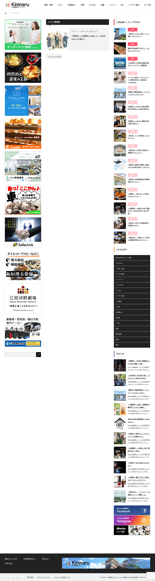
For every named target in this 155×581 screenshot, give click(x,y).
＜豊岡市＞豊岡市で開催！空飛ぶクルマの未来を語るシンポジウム (139, 166)
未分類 (118, 318)
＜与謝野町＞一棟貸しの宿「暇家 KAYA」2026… (139, 449)
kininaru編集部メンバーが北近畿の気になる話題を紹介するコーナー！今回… (139, 457)
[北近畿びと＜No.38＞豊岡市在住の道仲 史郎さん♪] (120, 121)
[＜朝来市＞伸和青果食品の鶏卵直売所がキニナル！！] (120, 179)
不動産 (119, 301)
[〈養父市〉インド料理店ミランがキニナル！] (120, 136)
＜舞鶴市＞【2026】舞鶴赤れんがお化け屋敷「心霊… (139, 362)
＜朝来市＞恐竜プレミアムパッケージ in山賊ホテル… (139, 435)
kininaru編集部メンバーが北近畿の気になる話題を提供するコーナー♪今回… (139, 428)
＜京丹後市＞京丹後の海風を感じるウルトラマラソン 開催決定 (139, 64)
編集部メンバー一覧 (11, 558)
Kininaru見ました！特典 (123, 258)
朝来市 (83, 31)
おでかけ (92, 5)
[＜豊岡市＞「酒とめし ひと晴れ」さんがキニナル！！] (120, 194)
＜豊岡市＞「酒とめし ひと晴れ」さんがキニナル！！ (139, 195)
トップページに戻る (54, 56)
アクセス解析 (120, 274)
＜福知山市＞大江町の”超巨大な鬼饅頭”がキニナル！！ (138, 151)
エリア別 (147, 5)
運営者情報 (30, 577)
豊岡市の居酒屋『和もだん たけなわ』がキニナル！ (139, 50)
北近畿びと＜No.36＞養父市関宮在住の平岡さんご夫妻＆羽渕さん (139, 108)
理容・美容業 (89, 31)
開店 (117, 345)
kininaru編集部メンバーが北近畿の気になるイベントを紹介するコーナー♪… (139, 384)
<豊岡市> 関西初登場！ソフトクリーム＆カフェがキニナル (139, 93)
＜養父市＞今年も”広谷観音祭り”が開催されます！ (139, 224)
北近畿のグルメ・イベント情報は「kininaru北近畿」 (123, 577)
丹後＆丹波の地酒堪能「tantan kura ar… (139, 420)
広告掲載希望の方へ (29, 558)
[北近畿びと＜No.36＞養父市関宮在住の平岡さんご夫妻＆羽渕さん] (120, 107)
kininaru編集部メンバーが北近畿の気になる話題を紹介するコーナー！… (139, 441)
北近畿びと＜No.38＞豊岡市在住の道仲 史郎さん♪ (138, 122)
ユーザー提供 (134, 5)
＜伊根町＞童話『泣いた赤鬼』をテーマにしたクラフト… (139, 478)
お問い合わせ (9, 563)
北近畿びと (72, 5)
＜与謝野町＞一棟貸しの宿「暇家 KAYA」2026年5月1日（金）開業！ (139, 211)
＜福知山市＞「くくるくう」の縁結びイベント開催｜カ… (139, 493)
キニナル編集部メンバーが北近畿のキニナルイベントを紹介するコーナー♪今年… (138, 369)
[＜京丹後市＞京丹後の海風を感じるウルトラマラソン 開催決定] (120, 63)
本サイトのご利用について (62, 577)
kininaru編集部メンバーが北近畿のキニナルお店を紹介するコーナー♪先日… (139, 398)
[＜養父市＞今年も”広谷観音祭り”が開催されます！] (120, 223)
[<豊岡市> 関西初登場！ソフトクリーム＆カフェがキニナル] (120, 92)
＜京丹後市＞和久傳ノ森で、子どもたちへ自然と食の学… (139, 377)
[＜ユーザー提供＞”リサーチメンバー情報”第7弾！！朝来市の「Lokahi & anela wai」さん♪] (120, 77)
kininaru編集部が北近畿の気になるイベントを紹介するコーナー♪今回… (139, 470)
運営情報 (118, 334)
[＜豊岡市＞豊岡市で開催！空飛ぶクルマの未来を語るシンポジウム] (120, 165)
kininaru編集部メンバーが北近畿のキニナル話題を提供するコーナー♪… (139, 412)
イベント (112, 5)
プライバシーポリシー (44, 577)
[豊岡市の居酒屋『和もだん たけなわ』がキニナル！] (120, 48)
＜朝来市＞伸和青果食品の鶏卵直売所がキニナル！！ (139, 181)
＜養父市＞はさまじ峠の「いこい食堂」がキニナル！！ (139, 35)
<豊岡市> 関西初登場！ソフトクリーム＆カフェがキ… (138, 391)
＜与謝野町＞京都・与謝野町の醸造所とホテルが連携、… (139, 406)
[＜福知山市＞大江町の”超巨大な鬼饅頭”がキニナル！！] (120, 150)
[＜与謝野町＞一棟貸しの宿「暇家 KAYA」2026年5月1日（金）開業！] (120, 208)
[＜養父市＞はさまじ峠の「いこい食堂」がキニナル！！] (120, 34)
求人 (122, 5)
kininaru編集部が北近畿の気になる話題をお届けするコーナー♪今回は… (139, 485)
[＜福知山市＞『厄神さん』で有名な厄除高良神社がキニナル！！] (120, 238)
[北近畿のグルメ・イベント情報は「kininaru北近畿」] (17, 5)
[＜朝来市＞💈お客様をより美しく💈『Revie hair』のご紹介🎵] (57, 39)
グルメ (60, 5)
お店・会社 (120, 268)
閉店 (117, 339)
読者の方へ (45, 558)
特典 (82, 5)
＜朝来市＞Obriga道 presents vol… (138, 464)
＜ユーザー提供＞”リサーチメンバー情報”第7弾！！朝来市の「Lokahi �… (138, 80)
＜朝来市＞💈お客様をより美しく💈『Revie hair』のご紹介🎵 (88, 37)
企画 (118, 307)
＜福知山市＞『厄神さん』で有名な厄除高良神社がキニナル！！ (139, 239)
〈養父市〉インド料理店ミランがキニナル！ (139, 137)
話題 (102, 5)
